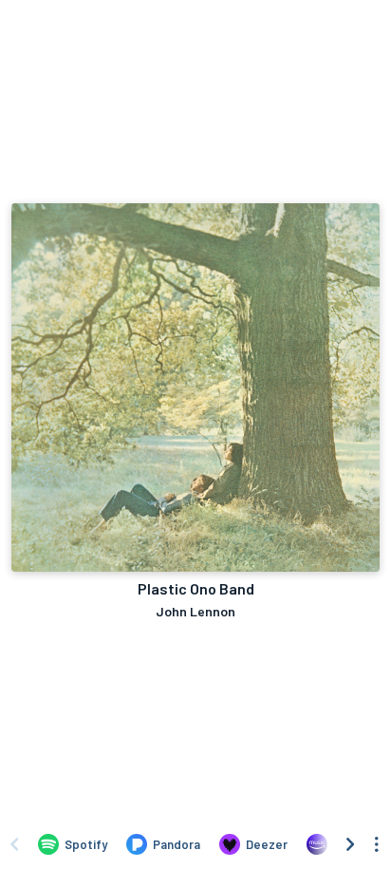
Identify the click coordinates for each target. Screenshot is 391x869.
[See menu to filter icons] (376, 844)
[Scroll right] (350, 844)
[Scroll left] (14, 844)
